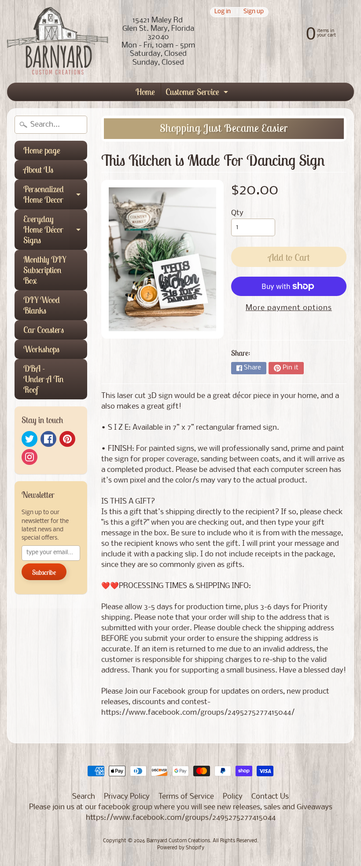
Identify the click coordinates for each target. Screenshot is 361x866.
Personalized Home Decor (55, 194)
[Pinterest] (67, 439)
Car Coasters (43, 329)
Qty (237, 213)
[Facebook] (48, 439)
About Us (38, 169)
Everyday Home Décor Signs (55, 229)
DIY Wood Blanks (41, 305)
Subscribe (44, 572)
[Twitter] (29, 439)
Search (83, 797)
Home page (41, 150)
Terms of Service (186, 797)
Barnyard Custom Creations (178, 841)
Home (145, 91)
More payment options (289, 308)
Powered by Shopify (180, 848)
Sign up (253, 12)
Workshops (41, 348)
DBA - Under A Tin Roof (43, 379)
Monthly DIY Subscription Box (44, 270)
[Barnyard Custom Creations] (57, 41)
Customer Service (198, 93)
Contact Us (270, 797)
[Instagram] (29, 457)
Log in (222, 12)
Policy (233, 797)
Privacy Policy (127, 797)
